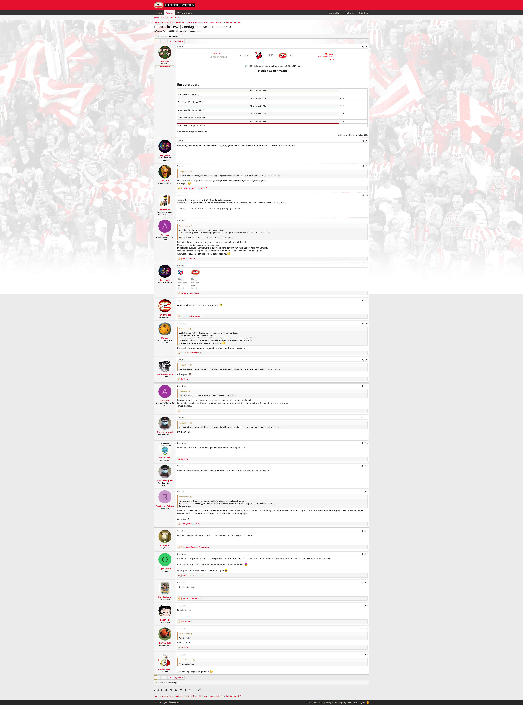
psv (199, 31)
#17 (366, 582)
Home (159, 12)
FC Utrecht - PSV (258, 90)
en (189, 259)
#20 (366, 654)
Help (350, 702)
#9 (367, 360)
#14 (366, 491)
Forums (169, 12)
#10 (366, 386)
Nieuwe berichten (161, 17)
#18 (366, 605)
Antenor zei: (184, 329)
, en (195, 188)
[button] (194, 12)
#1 (367, 47)
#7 (367, 300)
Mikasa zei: (183, 391)
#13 (366, 466)
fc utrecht (191, 31)
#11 (366, 418)
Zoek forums (175, 17)
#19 (366, 628)
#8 (367, 323)
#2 (367, 141)
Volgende (177, 41)
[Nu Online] (165, 177)
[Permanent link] (178, 74)
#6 (367, 266)
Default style (161, 702)
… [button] (165, 41)
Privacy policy (340, 702)
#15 (366, 531)
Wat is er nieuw (184, 12)
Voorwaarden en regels (323, 702)
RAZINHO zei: (184, 634)
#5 (367, 220)
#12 (366, 443)
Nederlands (175, 702)
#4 (367, 195)
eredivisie (182, 31)
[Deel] (363, 46)
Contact (309, 702)
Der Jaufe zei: (184, 171)
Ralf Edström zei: (185, 660)
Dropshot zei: (184, 226)
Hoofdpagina (359, 702)
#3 (367, 166)
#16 (366, 554)
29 (170, 41)
